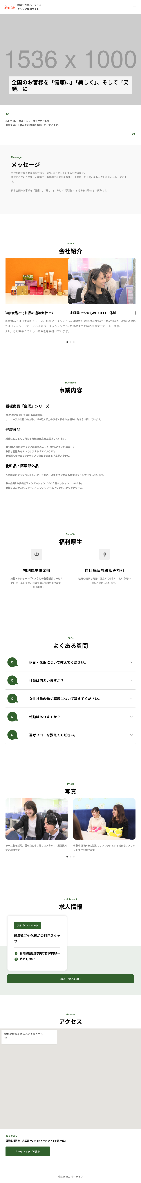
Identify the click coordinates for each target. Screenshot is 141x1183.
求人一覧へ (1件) (70, 979)
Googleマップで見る (28, 1151)
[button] (70, 662)
